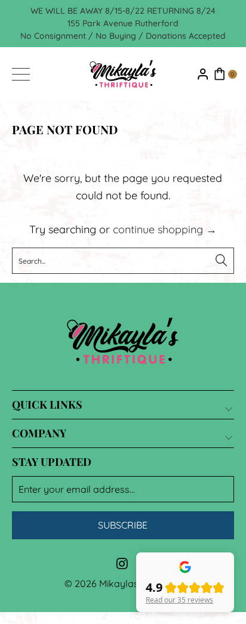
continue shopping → (165, 229)
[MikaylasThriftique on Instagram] (122, 565)
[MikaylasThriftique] (123, 74)
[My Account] (203, 74)
